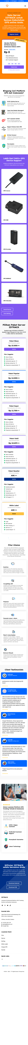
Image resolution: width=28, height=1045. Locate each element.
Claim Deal (14, 67)
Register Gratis (14, 34)
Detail (14, 513)
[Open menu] (2, 959)
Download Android (14, 883)
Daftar (14, 349)
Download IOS (13, 887)
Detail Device (7, 309)
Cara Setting (7, 313)
